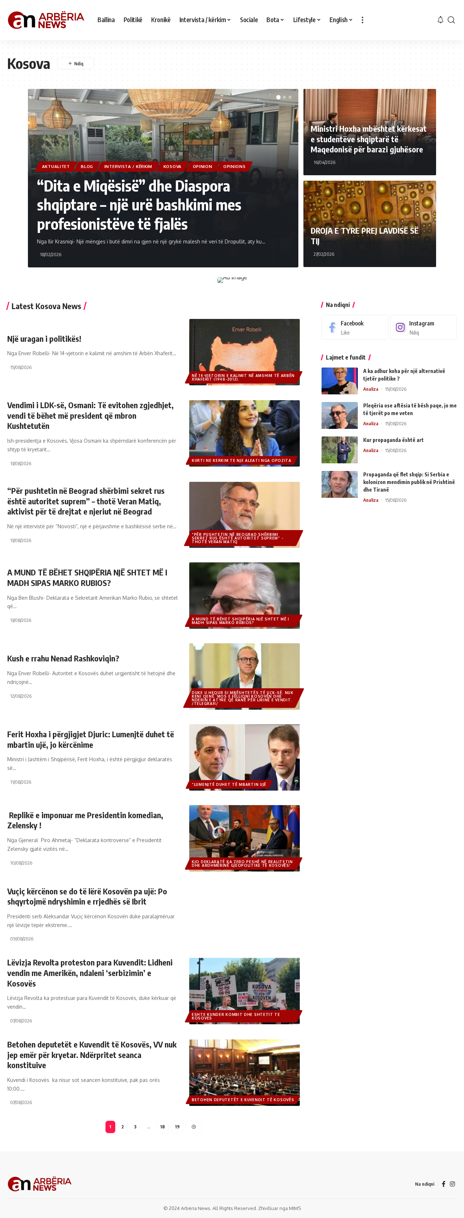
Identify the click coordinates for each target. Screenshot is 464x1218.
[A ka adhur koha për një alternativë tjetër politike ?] (340, 381)
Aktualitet (56, 166)
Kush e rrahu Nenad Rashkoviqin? (63, 658)
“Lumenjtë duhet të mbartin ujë (229, 784)
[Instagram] (423, 327)
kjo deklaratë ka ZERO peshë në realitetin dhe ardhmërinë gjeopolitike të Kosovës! (242, 864)
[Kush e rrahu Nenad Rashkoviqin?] (244, 676)
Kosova (172, 166)
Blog (87, 166)
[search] (451, 20)
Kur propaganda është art (393, 440)
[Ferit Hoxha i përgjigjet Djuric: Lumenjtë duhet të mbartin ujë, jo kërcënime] (244, 757)
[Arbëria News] (46, 20)
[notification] (440, 20)
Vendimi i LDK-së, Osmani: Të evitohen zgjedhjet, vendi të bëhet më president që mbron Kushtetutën (90, 415)
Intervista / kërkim (128, 166)
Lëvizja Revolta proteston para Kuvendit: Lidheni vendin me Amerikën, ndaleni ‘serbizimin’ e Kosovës (90, 972)
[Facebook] (355, 327)
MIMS (295, 1208)
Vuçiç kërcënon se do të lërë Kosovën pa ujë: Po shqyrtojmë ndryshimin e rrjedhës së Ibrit (87, 896)
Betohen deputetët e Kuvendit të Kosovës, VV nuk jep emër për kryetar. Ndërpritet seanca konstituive (92, 1054)
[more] (362, 20)
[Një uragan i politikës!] (244, 352)
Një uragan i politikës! (44, 338)
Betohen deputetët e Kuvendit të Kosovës (243, 1100)
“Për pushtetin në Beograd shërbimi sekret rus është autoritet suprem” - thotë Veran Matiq (237, 538)
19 (177, 1126)
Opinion (202, 166)
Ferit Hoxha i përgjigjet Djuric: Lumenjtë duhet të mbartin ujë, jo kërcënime (90, 739)
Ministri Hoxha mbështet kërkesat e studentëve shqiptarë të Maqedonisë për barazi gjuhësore (369, 138)
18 (162, 1126)
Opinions (234, 166)
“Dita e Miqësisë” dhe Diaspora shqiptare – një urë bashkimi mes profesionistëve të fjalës (139, 204)
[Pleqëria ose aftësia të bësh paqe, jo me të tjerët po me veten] (340, 415)
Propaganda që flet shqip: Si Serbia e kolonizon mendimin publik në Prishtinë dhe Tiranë (409, 482)
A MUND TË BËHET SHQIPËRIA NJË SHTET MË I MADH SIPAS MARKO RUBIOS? (240, 621)
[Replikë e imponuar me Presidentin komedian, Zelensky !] (244, 838)
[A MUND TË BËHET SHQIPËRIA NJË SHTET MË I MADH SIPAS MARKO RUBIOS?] (244, 595)
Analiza (370, 389)
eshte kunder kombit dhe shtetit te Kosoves (236, 1016)
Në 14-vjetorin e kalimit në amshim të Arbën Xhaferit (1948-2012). (243, 377)
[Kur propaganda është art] (340, 450)
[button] (278, 97)
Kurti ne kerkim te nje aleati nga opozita (241, 460)
